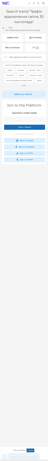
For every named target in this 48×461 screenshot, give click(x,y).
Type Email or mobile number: (24, 113)
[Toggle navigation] (38, 3)
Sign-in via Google (26, 140)
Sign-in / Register (24, 127)
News (11, 28)
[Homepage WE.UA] (3, 28)
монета (21, 75)
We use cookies (19, 450)
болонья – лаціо (36, 75)
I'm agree (30, 450)
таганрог (21, 70)
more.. (24, 85)
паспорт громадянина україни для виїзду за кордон (24, 65)
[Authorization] (43, 3)
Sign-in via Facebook (26, 147)
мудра (10, 70)
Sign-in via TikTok (26, 153)
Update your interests (23, 94)
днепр (39, 80)
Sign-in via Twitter (26, 160)
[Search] (29, 3)
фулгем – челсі (35, 70)
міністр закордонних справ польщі (19, 80)
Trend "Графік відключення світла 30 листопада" (22, 30)
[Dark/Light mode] (34, 3)
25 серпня (10, 75)
